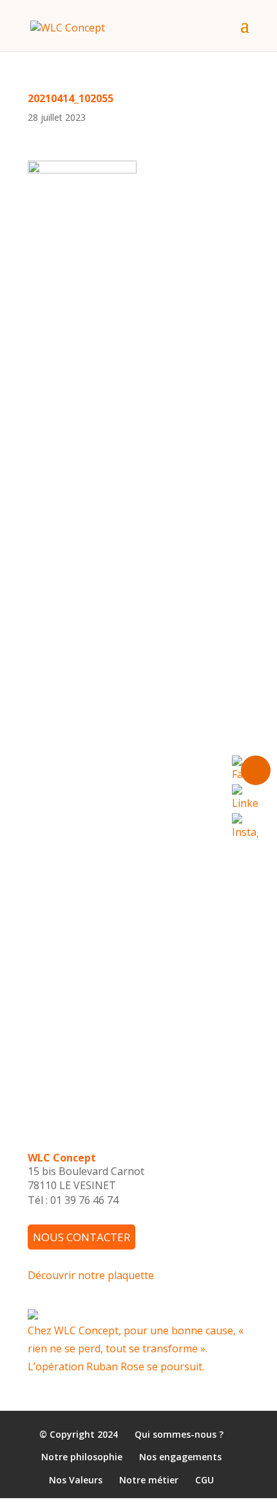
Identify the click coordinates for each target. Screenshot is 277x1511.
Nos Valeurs (75, 1480)
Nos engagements (180, 1457)
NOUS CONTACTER (81, 1237)
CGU (204, 1480)
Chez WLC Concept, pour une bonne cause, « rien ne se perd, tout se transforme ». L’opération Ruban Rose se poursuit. (136, 1348)
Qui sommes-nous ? (179, 1434)
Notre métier (148, 1480)
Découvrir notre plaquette (91, 1275)
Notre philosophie (81, 1457)
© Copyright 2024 (78, 1434)
